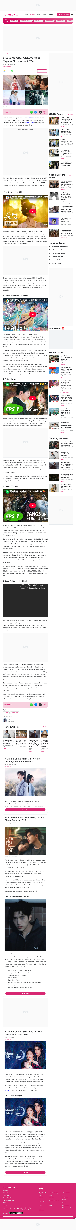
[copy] (44, 112)
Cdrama (31, 118)
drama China (29, 122)
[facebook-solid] (35, 112)
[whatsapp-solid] (31, 112)
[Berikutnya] (48, 737)
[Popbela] (10, 15)
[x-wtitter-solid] (40, 112)
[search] (55, 14)
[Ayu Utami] (5, 720)
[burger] (72, 15)
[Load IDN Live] (61, 339)
